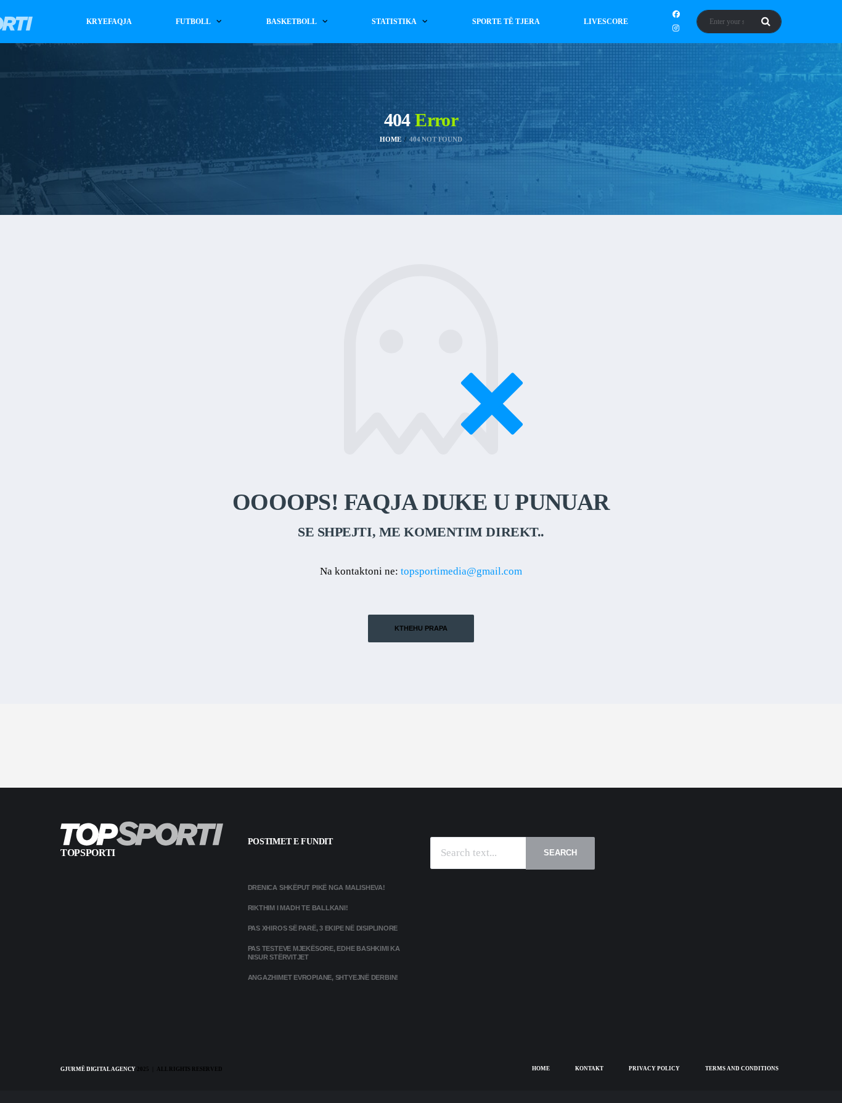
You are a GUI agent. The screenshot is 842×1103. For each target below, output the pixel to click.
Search (560, 852)
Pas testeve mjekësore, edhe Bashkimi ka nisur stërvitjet (324, 952)
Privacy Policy (654, 1068)
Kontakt (589, 1068)
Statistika (394, 21)
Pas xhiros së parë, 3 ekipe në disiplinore (323, 928)
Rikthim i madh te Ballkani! (298, 907)
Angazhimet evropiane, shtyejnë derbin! (323, 977)
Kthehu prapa (421, 628)
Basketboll (291, 21)
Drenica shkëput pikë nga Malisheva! (316, 887)
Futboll (193, 21)
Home (541, 1068)
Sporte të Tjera (506, 21)
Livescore (606, 21)
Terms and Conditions (742, 1068)
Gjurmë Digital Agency (98, 1069)
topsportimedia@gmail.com (461, 571)
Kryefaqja (109, 21)
